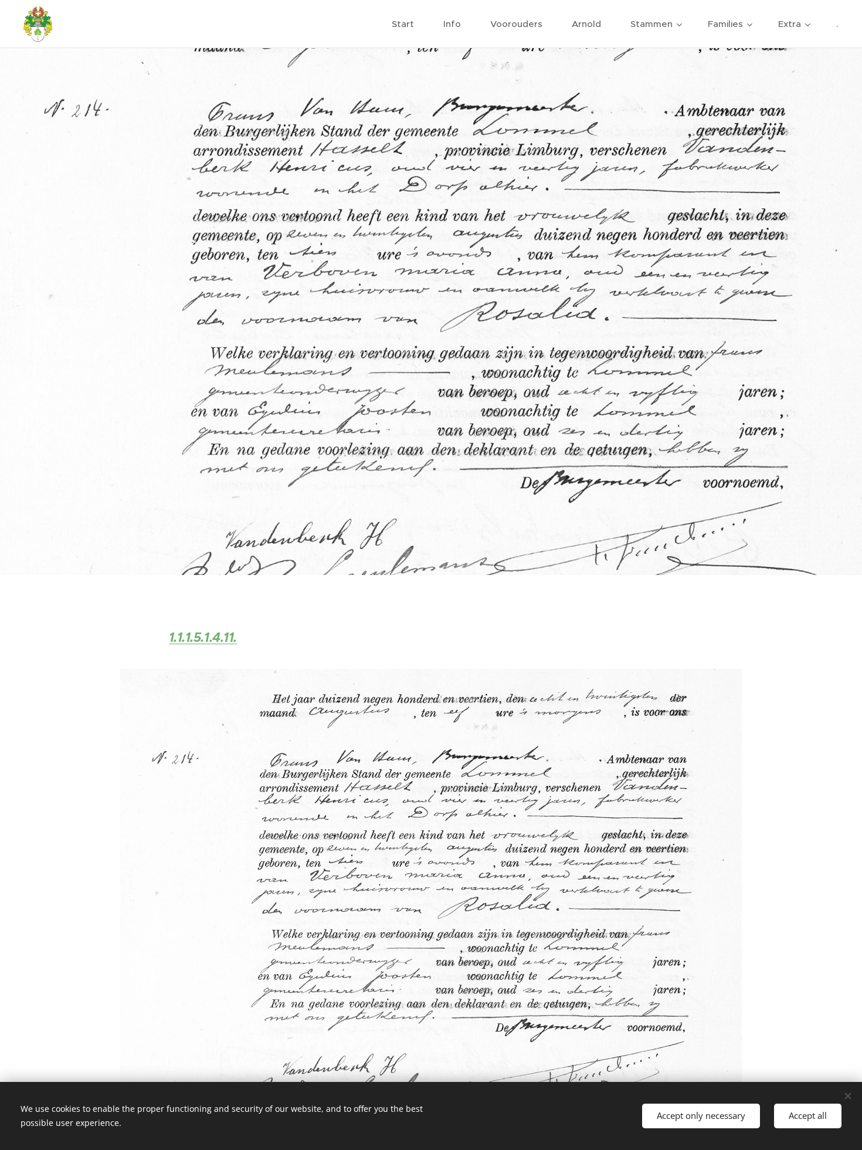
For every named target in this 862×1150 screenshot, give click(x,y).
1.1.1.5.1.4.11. (203, 637)
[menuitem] (409, 24)
